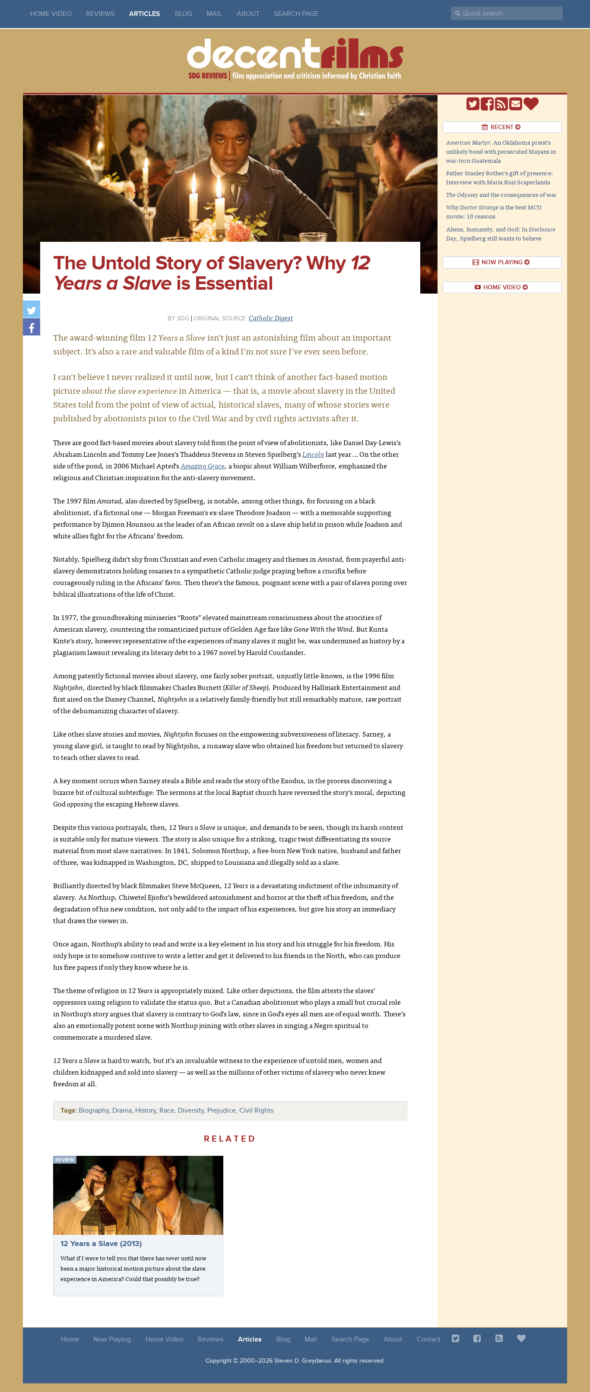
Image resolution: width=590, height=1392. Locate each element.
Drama (122, 1110)
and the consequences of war (501, 194)
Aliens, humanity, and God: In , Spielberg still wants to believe (500, 233)
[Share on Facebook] (31, 326)
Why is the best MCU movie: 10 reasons (494, 211)
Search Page (296, 13)
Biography (94, 1110)
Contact (429, 1339)
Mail (214, 13)
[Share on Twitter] (31, 309)
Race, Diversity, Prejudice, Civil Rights (216, 1110)
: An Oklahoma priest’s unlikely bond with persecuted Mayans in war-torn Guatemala (501, 151)
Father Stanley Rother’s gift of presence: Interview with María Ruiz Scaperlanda (499, 177)
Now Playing (112, 1339)
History (145, 1110)
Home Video (51, 13)
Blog (183, 13)
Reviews (100, 13)
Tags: (68, 1110)
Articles (144, 13)
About (248, 13)
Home (70, 1339)
